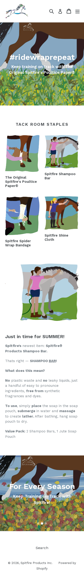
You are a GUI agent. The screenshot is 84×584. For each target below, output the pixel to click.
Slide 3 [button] (46, 523)
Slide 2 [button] (42, 523)
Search (42, 548)
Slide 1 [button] (38, 523)
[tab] (38, 523)
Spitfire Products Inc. (36, 563)
